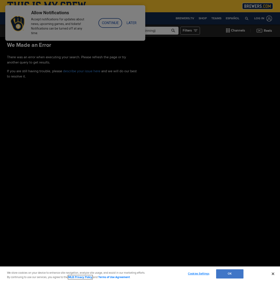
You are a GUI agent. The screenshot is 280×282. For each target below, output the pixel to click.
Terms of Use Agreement (114, 277)
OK (230, 273)
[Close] (273, 273)
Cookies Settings (198, 273)
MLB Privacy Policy (80, 277)
